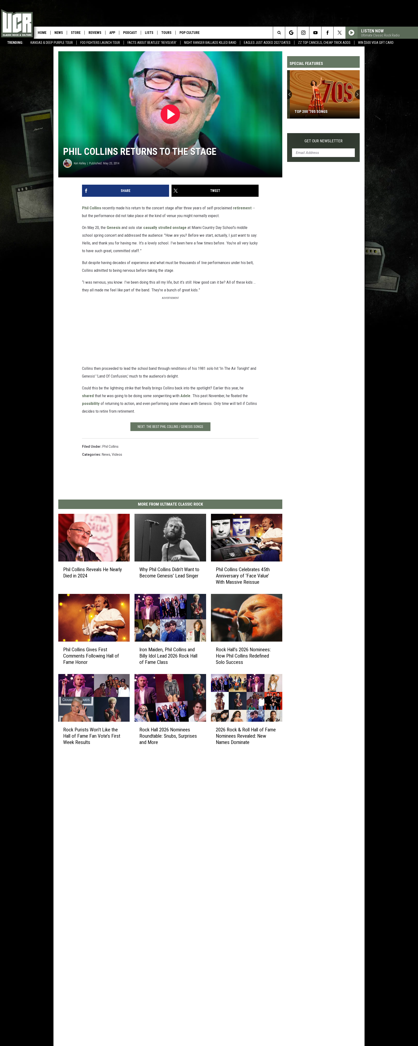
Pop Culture (189, 33)
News (58, 33)
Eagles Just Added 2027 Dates (267, 43)
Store (76, 33)
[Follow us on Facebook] (327, 33)
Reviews (95, 33)
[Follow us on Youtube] (315, 33)
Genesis (113, 227)
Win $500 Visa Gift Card (376, 43)
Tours (166, 33)
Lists (149, 33)
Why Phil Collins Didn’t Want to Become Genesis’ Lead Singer (169, 573)
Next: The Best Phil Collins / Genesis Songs (170, 427)
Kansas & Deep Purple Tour (51, 43)
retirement (242, 207)
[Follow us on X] (339, 33)
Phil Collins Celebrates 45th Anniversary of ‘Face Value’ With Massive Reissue (243, 576)
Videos (117, 454)
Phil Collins (91, 207)
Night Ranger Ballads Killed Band (210, 43)
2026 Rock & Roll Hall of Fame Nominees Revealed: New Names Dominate (246, 736)
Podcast (130, 33)
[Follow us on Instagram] (303, 33)
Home (42, 33)
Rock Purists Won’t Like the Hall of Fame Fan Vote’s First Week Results (91, 736)
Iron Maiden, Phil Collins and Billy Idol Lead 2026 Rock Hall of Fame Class (168, 656)
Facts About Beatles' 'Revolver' (152, 43)
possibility (91, 403)
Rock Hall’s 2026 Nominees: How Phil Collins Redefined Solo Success (243, 656)
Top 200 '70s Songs (308, 111)
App (112, 33)
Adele (185, 395)
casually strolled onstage (165, 227)
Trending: (15, 43)
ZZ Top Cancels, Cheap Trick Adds (324, 43)
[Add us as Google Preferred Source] (291, 33)
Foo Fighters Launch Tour (100, 43)
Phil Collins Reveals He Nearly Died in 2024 (92, 573)
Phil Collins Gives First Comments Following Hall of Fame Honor (91, 656)
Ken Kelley (80, 163)
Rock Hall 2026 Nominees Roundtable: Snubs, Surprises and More (168, 736)
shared (88, 395)
